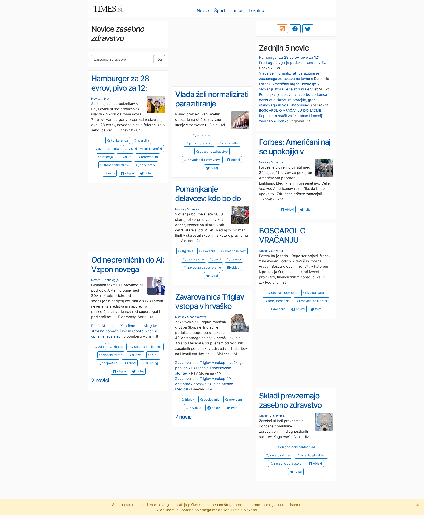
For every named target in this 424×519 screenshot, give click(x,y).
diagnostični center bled (297, 447)
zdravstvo (203, 135)
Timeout (237, 10)
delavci (235, 259)
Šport (219, 10)
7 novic (183, 417)
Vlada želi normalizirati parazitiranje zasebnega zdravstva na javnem (211, 108)
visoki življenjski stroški (145, 148)
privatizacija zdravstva (204, 159)
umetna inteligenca (147, 346)
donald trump (112, 355)
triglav (189, 399)
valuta (126, 157)
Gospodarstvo (197, 317)
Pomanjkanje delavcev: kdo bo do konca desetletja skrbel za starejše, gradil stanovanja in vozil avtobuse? (293, 99)
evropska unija (108, 148)
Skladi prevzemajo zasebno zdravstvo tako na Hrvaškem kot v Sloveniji (295, 410)
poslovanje (211, 399)
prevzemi (235, 399)
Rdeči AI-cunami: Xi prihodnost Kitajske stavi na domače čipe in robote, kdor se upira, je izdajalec (124, 330)
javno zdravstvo (200, 143)
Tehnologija (111, 280)
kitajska (119, 346)
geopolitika (109, 363)
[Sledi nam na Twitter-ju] (307, 28)
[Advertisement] (212, 52)
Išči (159, 59)
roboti (131, 363)
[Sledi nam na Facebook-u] (295, 28)
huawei (136, 355)
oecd (217, 259)
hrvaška (195, 407)
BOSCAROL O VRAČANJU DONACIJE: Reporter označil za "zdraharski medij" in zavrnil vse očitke (293, 115)
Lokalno (256, 10)
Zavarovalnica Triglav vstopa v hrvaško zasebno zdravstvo (209, 306)
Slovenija (277, 162)
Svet (106, 98)
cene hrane (147, 165)
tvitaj (147, 173)
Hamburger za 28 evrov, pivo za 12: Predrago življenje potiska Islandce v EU (126, 92)
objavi (129, 173)
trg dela (187, 251)
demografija (195, 259)
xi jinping (151, 363)
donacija (278, 309)
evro (111, 173)
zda (100, 346)
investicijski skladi (312, 455)
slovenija (208, 251)
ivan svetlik (229, 143)
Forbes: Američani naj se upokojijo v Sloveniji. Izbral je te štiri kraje (294, 156)
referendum (149, 157)
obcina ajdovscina (283, 292)
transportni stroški (116, 165)
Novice (204, 10)
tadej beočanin (278, 301)
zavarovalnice (279, 455)
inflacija (107, 157)
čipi (154, 355)
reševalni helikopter (312, 301)
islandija (143, 140)
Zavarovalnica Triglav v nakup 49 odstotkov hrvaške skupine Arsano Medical (204, 383)
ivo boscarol (315, 292)
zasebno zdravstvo (213, 151)
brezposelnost (235, 251)
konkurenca (119, 140)
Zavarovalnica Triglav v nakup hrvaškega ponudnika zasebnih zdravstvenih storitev (209, 367)
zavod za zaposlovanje (204, 267)
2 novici (100, 380)
